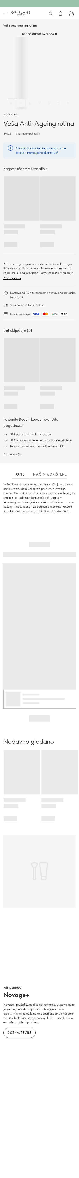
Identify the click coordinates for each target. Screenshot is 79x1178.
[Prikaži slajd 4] (39, 103)
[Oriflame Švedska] (20, 13)
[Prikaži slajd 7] (68, 103)
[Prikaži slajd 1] (11, 103)
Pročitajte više (12, 278)
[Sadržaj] (5, 13)
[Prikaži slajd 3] (30, 103)
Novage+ (11, 114)
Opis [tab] (20, 474)
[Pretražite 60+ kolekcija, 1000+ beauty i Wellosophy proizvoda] (51, 13)
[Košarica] (71, 13)
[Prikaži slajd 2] (20, 103)
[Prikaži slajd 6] (58, 103)
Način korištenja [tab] (51, 474)
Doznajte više (12, 454)
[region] (39, 73)
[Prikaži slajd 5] (49, 103)
